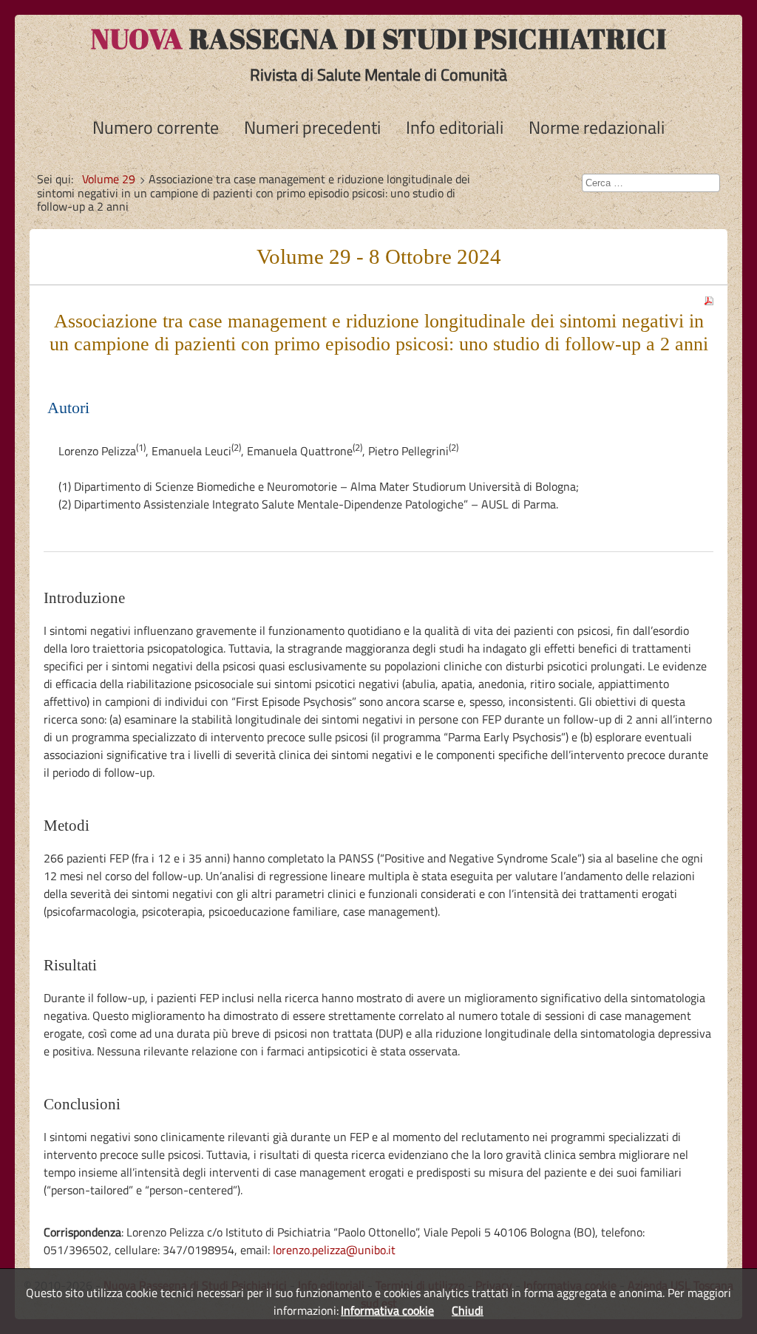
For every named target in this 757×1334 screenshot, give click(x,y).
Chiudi (467, 1310)
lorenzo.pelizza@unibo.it (334, 1250)
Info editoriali (454, 127)
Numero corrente (155, 127)
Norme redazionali (597, 127)
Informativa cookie (387, 1310)
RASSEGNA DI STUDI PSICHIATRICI (379, 38)
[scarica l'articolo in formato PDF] (709, 296)
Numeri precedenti (312, 127)
